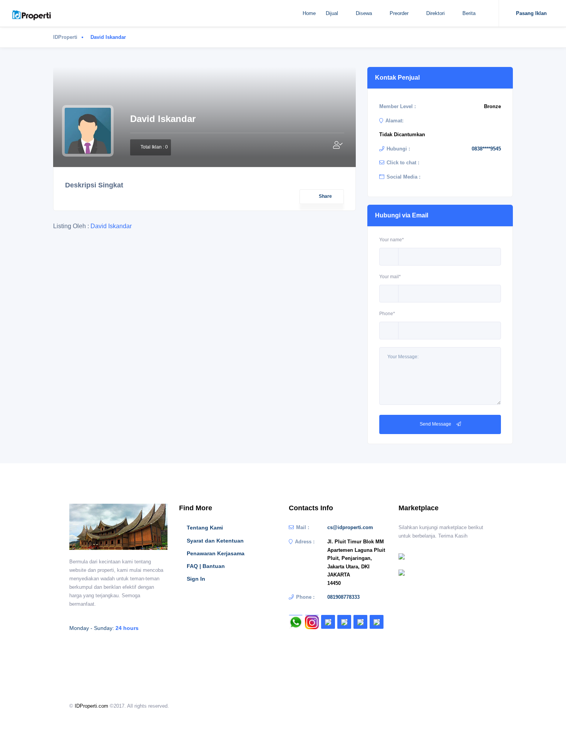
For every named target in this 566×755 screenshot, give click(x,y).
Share (325, 196)
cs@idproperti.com (350, 527)
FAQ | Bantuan (206, 566)
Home (309, 13)
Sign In (196, 579)
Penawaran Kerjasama (215, 553)
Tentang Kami (205, 527)
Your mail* (390, 276)
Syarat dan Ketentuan (215, 541)
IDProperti (65, 37)
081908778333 (343, 597)
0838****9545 (486, 149)
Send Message (436, 424)
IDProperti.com (91, 706)
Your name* (391, 239)
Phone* (387, 313)
